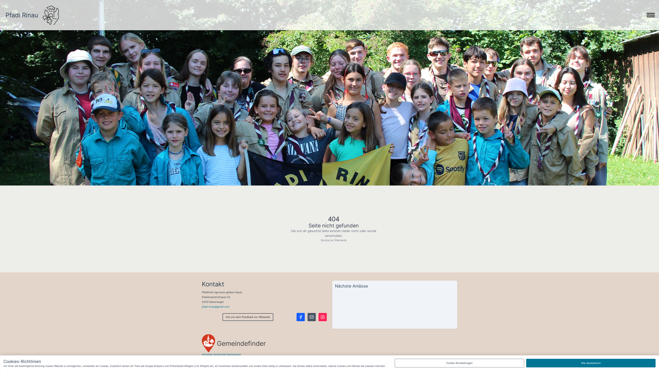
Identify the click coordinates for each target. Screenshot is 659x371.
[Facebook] (301, 317)
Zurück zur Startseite (333, 240)
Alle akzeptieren (591, 363)
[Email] (312, 317)
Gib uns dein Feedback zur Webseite (248, 317)
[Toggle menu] (651, 15)
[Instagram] (323, 317)
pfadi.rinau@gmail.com (215, 306)
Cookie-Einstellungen (459, 363)
